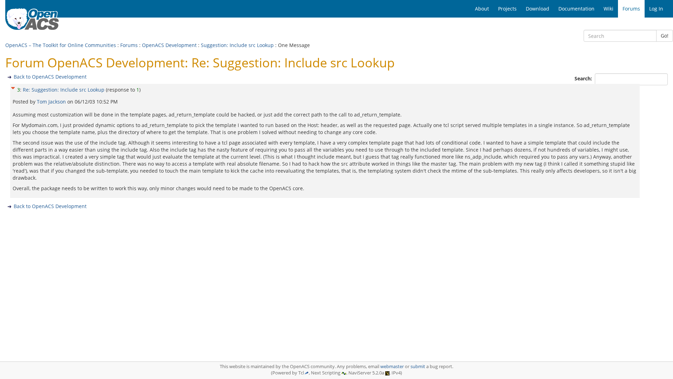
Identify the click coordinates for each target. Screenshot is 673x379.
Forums (129, 45)
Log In (656, 8)
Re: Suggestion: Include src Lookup (63, 89)
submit (417, 367)
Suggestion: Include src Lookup (237, 45)
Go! (664, 35)
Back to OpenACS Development (50, 76)
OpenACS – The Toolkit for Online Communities (60, 45)
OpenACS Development (169, 45)
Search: (584, 78)
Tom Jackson (52, 101)
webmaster (392, 367)
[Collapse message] (13, 87)
